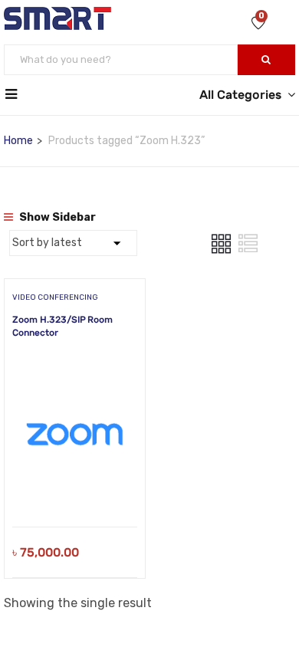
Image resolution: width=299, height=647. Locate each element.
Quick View (75, 488)
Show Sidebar (56, 217)
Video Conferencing (55, 297)
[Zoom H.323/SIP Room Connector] (74, 369)
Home (18, 140)
